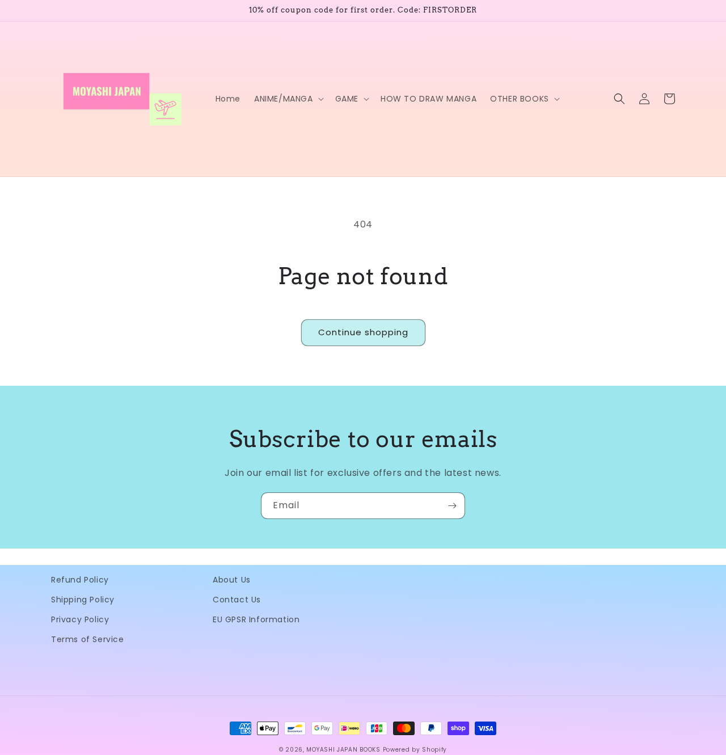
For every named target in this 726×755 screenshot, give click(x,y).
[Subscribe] (452, 505)
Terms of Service (87, 639)
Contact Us (237, 599)
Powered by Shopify (415, 749)
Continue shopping (363, 332)
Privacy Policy (80, 619)
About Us (232, 579)
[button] (287, 99)
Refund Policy (80, 579)
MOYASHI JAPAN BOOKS (343, 749)
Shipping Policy (83, 599)
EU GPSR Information (256, 619)
